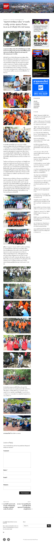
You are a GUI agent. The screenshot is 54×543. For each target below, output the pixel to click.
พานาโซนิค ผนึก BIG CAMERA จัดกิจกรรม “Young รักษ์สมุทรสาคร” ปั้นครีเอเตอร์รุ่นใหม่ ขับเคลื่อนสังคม (42, 134)
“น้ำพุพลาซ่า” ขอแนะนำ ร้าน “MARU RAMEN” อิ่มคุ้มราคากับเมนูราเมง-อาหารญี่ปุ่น (42, 213)
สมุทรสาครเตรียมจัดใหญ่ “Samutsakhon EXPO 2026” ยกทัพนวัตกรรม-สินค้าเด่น (41, 140)
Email (5, 477)
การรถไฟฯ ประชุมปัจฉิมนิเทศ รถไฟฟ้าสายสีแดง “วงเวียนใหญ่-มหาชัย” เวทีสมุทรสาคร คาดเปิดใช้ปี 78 (42, 171)
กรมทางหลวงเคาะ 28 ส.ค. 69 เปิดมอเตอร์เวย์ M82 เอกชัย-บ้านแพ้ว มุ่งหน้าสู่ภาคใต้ (41, 153)
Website (5, 485)
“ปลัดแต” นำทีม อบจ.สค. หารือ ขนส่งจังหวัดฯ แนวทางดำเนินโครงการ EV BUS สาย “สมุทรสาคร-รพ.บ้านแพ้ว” (42, 123)
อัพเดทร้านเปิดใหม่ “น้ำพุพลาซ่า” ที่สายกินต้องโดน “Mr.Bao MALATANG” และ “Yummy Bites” (42, 159)
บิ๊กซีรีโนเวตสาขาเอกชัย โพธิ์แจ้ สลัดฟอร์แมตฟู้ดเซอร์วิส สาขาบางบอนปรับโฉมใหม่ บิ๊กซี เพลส (42, 219)
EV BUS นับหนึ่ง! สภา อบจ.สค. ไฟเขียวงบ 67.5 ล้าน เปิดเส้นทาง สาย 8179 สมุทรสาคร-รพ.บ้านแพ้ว (42, 165)
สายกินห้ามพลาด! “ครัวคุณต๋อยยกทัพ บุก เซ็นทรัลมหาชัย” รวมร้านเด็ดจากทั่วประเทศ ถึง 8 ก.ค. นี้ (42, 195)
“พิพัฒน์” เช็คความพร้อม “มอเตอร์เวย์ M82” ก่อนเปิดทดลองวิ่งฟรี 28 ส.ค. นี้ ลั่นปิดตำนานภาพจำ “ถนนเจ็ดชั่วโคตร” (42, 128)
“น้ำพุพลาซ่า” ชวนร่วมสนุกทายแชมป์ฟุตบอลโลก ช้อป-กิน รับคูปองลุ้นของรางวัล (42, 190)
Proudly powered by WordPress (30, 539)
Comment (6, 450)
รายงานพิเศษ (36, 104)
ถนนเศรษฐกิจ (19, 6)
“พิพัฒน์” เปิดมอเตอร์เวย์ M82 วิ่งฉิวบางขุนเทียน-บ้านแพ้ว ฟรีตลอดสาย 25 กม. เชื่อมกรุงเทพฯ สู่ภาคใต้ (42, 117)
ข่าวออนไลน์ (36, 102)
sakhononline (19, 19)
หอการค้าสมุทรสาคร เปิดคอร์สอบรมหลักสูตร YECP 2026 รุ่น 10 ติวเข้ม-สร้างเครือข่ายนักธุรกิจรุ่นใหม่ (41, 224)
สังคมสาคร (36, 107)
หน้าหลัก (35, 101)
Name (5, 470)
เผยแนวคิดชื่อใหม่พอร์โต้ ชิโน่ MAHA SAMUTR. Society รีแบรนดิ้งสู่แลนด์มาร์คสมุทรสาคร (42, 230)
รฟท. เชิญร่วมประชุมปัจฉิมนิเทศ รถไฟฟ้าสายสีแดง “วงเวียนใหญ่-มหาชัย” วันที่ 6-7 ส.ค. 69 (41, 176)
